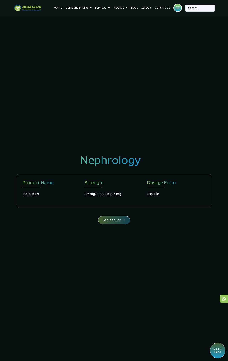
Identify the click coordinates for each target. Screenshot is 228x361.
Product (118, 7)
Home (58, 7)
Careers (146, 7)
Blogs (134, 7)
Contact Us (162, 7)
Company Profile (76, 7)
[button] (177, 8)
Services (100, 7)
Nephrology (111, 160)
